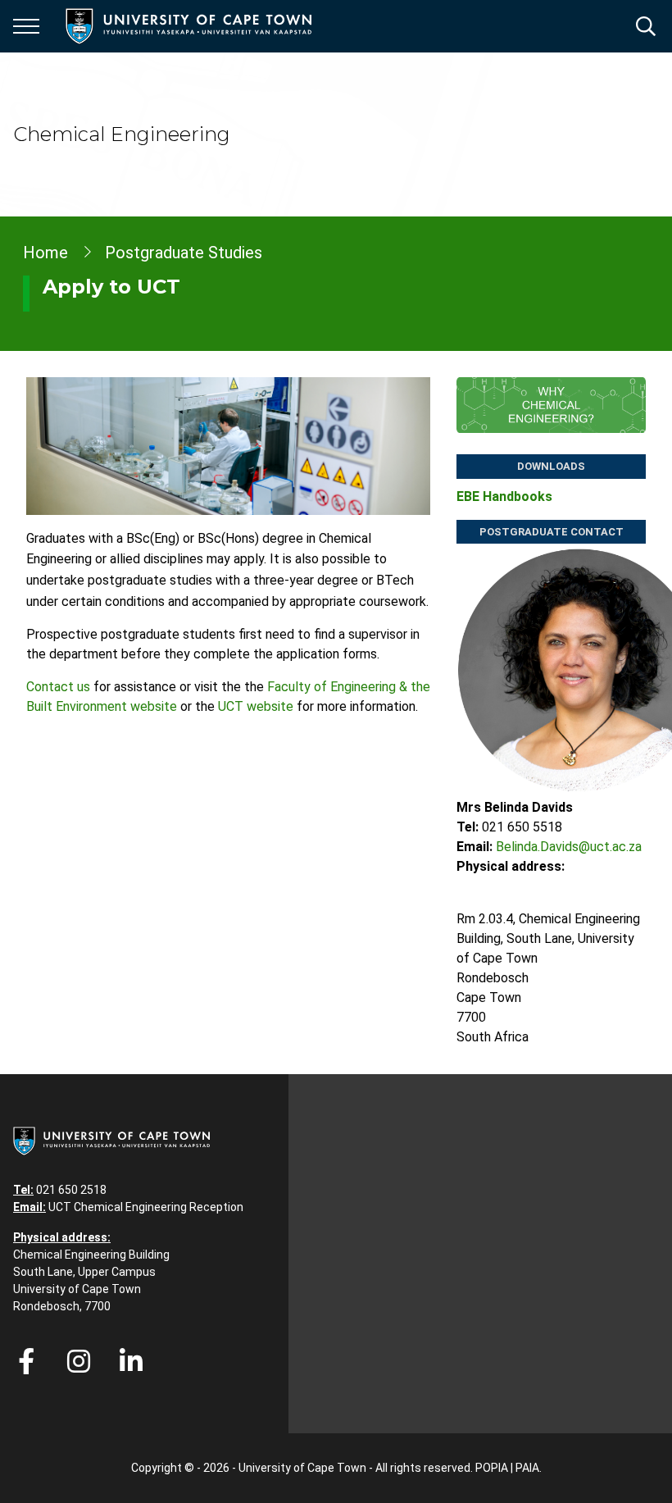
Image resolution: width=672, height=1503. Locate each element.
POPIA (491, 1467)
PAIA (527, 1467)
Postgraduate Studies (183, 252)
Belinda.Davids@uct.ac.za (569, 846)
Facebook (26, 1361)
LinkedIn (131, 1361)
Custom (78, 1361)
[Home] (111, 1139)
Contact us (58, 687)
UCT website (255, 706)
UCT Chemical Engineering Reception (145, 1207)
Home (45, 252)
